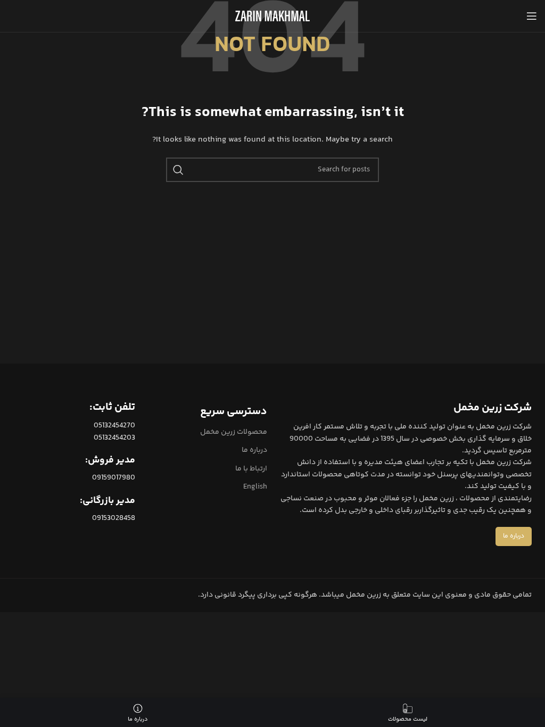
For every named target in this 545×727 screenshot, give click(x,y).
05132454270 (114, 426)
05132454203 (114, 438)
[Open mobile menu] (531, 16)
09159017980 (113, 478)
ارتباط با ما (251, 469)
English (255, 487)
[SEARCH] (178, 170)
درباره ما (254, 450)
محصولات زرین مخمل (233, 432)
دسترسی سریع (233, 411)
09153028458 (113, 518)
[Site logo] (272, 16)
